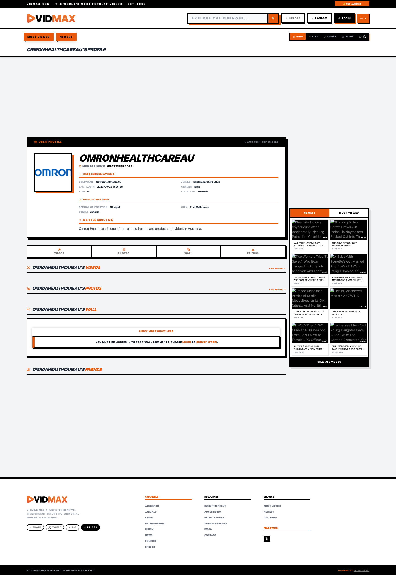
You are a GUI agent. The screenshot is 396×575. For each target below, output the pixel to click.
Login (344, 18)
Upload (293, 18)
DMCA (208, 529)
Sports (150, 546)
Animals (151, 511)
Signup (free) (206, 342)
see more (277, 268)
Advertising (212, 511)
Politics (150, 540)
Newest (66, 37)
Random (319, 18)
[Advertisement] (198, 94)
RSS (73, 527)
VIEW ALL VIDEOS (329, 362)
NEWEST (310, 212)
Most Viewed (39, 37)
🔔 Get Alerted (352, 4)
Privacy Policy (214, 517)
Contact (210, 535)
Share (35, 527)
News (148, 535)
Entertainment (155, 523)
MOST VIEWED (349, 212)
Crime (149, 517)
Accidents (152, 505)
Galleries (270, 517)
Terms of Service (215, 523)
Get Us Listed (361, 570)
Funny (149, 529)
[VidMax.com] (51, 18)
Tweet (56, 527)
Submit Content (215, 505)
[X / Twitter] (267, 539)
